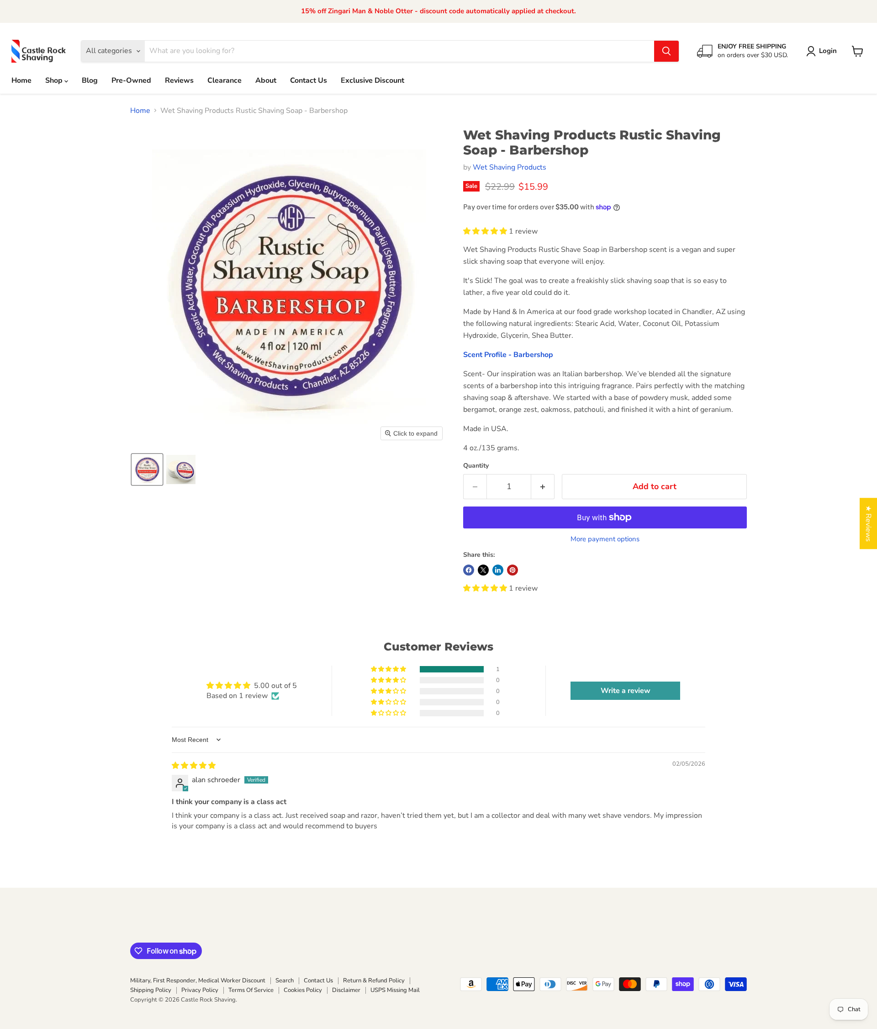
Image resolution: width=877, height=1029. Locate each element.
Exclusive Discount (372, 80)
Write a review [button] (625, 691)
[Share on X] (483, 570)
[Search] (666, 51)
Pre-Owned (131, 80)
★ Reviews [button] (868, 523)
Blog (90, 80)
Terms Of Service (251, 990)
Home (21, 80)
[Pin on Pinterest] (512, 570)
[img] (194, 766)
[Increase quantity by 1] (543, 486)
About (265, 80)
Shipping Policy (150, 990)
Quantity (476, 465)
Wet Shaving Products (509, 167)
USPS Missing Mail (395, 990)
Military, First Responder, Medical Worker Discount (197, 980)
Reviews (179, 80)
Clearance (224, 80)
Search (284, 980)
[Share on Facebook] (468, 570)
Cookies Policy (303, 990)
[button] (823, 51)
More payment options (605, 539)
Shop (54, 80)
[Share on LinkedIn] (497, 570)
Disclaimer (346, 990)
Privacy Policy (199, 990)
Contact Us (308, 80)
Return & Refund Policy (374, 980)
